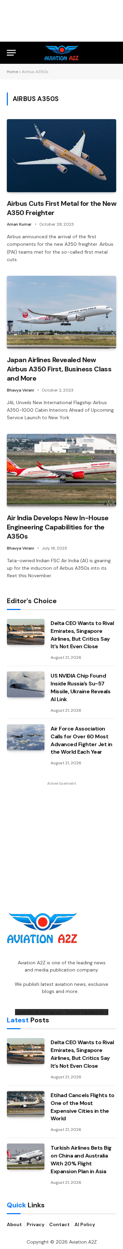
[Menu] (11, 52)
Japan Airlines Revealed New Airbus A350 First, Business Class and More (59, 369)
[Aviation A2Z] (61, 53)
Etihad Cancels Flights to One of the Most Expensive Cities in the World (82, 1107)
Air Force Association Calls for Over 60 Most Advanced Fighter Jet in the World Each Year (81, 740)
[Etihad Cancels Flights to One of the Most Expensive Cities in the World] (25, 1104)
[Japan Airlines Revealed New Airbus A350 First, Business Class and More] (61, 312)
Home (12, 71)
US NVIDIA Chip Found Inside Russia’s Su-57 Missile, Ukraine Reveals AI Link (80, 687)
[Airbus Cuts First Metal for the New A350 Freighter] (61, 155)
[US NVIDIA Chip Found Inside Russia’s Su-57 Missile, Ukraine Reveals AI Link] (25, 684)
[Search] (113, 52)
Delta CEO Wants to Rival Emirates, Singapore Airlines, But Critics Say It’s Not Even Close (82, 635)
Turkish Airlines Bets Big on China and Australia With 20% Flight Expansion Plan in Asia (81, 1159)
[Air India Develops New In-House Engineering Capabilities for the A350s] (61, 470)
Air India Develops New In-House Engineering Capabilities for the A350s (57, 527)
